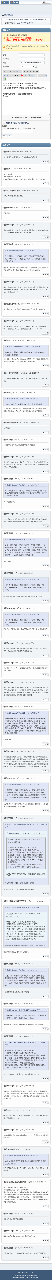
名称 (4, 55)
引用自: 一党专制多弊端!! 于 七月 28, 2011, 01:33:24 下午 (25, 347)
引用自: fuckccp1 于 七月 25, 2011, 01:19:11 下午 (23, 540)
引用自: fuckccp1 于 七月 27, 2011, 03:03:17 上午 (23, 485)
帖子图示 (6, 66)
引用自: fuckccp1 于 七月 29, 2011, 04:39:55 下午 (23, 251)
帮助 (19, 1273)
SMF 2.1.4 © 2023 (20, 1275)
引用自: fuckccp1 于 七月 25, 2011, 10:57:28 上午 (23, 713)
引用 (46, 161)
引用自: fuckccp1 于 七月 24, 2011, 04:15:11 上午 (23, 785)
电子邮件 (6, 59)
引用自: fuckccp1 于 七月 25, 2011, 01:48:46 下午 (23, 579)
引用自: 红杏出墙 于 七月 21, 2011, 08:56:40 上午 (23, 1156)
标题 (4, 63)
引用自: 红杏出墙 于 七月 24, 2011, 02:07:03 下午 (24, 833)
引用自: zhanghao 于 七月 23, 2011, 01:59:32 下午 (23, 1010)
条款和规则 (25, 1273)
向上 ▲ (32, 1273)
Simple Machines (32, 1275)
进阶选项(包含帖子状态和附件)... (17, 123)
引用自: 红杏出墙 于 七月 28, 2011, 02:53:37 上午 (23, 399)
